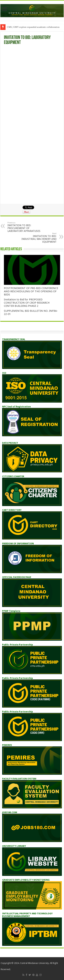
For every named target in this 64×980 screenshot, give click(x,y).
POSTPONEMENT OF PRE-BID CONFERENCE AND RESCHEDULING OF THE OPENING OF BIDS (31, 291)
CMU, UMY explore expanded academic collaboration (33, 27)
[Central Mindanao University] (32, 10)
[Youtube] (37, 975)
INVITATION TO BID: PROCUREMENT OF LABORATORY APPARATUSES (23, 227)
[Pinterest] (33, 975)
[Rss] (23, 975)
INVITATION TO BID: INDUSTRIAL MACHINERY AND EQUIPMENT (39, 237)
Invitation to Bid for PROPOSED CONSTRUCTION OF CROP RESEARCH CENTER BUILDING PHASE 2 (27, 302)
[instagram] (40, 975)
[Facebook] (26, 975)
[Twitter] (29, 975)
